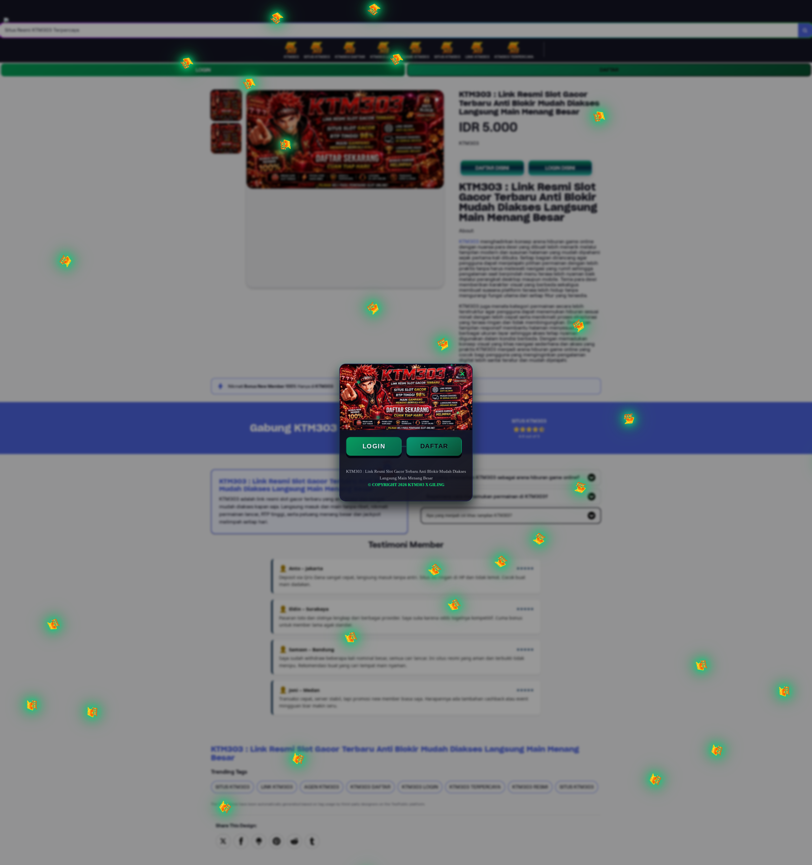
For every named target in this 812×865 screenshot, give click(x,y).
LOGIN (374, 446)
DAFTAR (434, 446)
